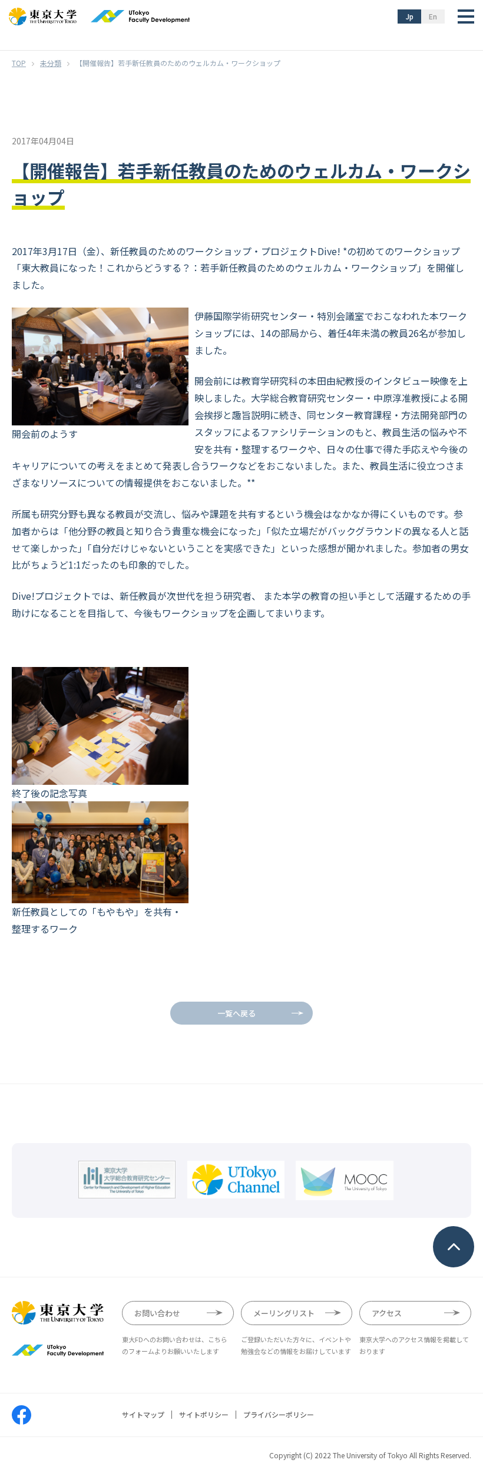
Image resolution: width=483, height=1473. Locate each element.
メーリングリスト (284, 1313)
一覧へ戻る (236, 1013)
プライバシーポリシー (278, 1415)
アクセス (387, 1313)
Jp (409, 16)
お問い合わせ (157, 1313)
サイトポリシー (204, 1415)
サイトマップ (143, 1415)
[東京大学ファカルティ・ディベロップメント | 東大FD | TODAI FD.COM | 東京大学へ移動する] (19, 63)
